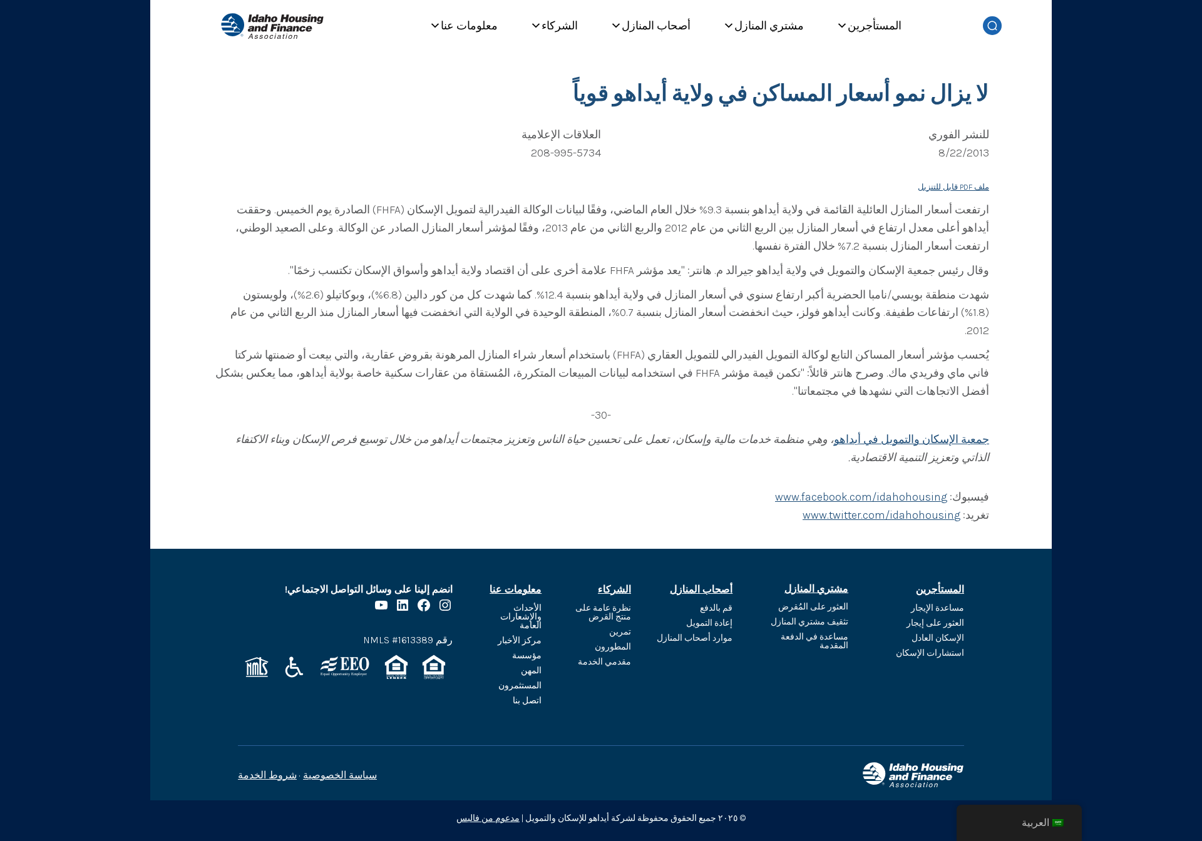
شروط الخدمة (267, 775)
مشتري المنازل (769, 26)
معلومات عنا (469, 26)
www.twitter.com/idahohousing (881, 515)
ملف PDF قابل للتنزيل (953, 186)
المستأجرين (875, 26)
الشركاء (560, 26)
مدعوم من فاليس (488, 818)
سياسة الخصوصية (340, 775)
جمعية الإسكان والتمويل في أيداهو (911, 439)
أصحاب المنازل (656, 26)
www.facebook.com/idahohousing (861, 497)
